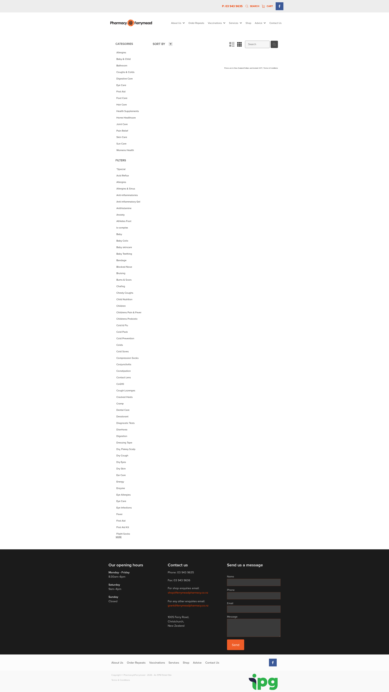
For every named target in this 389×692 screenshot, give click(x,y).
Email (230, 603)
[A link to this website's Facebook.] (279, 6)
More (119, 537)
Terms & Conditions (120, 680)
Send (235, 644)
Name (230, 576)
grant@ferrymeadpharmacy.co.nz (188, 605)
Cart (269, 6)
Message (232, 616)
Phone (231, 590)
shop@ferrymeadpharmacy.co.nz (188, 592)
